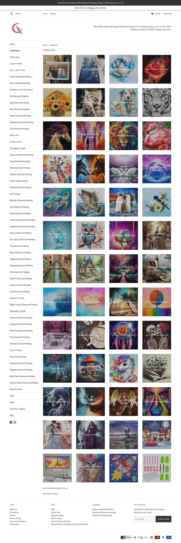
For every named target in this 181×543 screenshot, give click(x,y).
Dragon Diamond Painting (21, 324)
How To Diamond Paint (60, 521)
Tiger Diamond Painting (20, 109)
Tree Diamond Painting (19, 272)
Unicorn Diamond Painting (21, 317)
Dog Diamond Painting (19, 103)
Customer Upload (17, 409)
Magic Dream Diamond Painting (23, 304)
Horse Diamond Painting (20, 116)
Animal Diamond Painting (20, 187)
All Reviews (15, 57)
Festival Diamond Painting (21, 363)
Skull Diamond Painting (20, 291)
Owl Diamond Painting (19, 207)
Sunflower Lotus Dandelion (21, 90)
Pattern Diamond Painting (21, 278)
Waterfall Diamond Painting (21, 265)
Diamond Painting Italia (102, 515)
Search (13, 515)
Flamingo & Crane (17, 148)
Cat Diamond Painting (19, 96)
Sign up (53, 14)
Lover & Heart (16, 350)
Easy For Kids (16, 389)
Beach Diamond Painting (20, 252)
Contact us (14, 512)
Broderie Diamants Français (104, 512)
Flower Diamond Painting (20, 77)
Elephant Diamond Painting (21, 122)
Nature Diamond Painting (20, 233)
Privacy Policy (15, 518)
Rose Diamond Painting (20, 83)
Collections (15, 50)
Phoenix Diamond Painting (21, 331)
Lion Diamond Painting (19, 129)
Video (12, 402)
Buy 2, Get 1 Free (17, 70)
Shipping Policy (57, 515)
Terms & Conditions (18, 521)
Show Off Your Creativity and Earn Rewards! (69, 524)
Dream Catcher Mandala (20, 285)
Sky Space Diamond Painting (22, 239)
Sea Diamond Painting (19, 246)
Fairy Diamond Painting (20, 337)
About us (13, 509)
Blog (12, 415)
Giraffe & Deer (16, 142)
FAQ (53, 509)
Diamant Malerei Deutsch (103, 509)
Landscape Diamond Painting (22, 220)
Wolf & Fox (14, 135)
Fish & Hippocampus (19, 181)
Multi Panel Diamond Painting (22, 376)
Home (12, 44)
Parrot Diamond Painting (20, 213)
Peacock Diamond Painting (21, 155)
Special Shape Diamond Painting (24, 383)
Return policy (56, 518)
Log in (45, 14)
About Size (55, 512)
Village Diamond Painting (20, 259)
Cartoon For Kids (17, 298)
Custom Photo (16, 63)
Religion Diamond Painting (21, 370)
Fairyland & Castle (18, 311)
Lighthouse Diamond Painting (22, 226)
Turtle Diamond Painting (20, 168)
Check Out (167, 14)
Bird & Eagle (15, 194)
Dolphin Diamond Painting (21, 174)
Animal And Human (18, 357)
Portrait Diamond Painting (21, 344)
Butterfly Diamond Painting (21, 200)
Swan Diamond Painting (20, 161)
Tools (12, 396)
